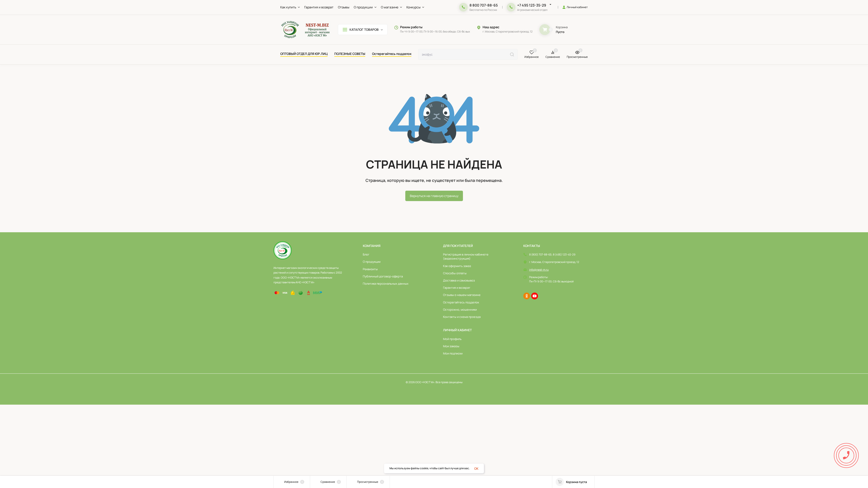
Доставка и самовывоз (459, 280)
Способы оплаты (455, 273)
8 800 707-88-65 (483, 5)
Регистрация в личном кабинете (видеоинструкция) (465, 256)
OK (476, 468)
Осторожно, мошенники (460, 309)
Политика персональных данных (385, 284)
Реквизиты (370, 269)
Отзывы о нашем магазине (462, 295)
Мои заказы (451, 346)
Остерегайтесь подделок (461, 302)
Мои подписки (452, 353)
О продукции (371, 262)
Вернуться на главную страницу (434, 196)
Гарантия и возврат (456, 288)
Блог (366, 254)
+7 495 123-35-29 (531, 5)
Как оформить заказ (457, 266)
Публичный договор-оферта (383, 276)
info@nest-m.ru (539, 270)
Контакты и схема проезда (462, 317)
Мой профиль (452, 339)
